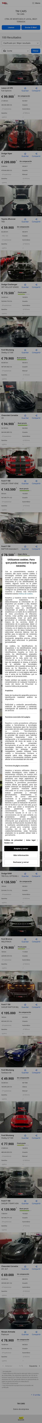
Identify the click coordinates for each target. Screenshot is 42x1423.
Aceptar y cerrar (21, 848)
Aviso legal (31, 840)
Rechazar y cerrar (21, 862)
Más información (21, 855)
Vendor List (8, 843)
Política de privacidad (13, 840)
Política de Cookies (26, 594)
